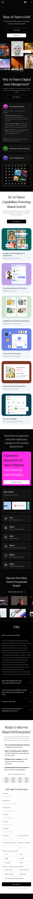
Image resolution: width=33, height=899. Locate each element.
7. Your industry (5, 835)
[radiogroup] (16, 858)
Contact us (16, 35)
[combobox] (9, 839)
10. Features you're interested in (23, 843)
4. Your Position (5, 814)
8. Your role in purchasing (22, 835)
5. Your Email (5, 821)
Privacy (25, 888)
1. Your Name (5, 793)
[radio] (9, 854)
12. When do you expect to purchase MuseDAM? (12, 866)
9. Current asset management (9, 842)
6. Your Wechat (5, 828)
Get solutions (16, 97)
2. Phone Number (6, 800)
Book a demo (18, 482)
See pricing (16, 30)
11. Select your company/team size (10, 851)
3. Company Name (6, 807)
